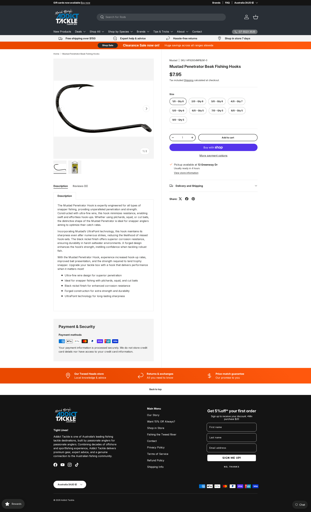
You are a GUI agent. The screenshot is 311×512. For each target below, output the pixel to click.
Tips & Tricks (161, 31)
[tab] (60, 186)
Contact (197, 31)
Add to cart (228, 137)
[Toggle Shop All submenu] (103, 32)
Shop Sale (107, 45)
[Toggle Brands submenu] (148, 32)
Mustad (173, 60)
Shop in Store (155, 428)
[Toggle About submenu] (187, 32)
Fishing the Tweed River (161, 434)
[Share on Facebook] (187, 199)
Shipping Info (155, 466)
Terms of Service (157, 454)
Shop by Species (118, 31)
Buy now (85, 2)
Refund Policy (155, 460)
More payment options (213, 155)
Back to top (155, 389)
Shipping (188, 80)
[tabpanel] (103, 251)
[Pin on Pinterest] (193, 199)
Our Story (153, 415)
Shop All (95, 31)
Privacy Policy (156, 447)
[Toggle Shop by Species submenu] (131, 32)
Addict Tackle (67, 500)
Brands (216, 2)
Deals (78, 31)
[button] (255, 17)
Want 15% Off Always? (161, 421)
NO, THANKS (231, 467)
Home (56, 54)
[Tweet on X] (180, 199)
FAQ (227, 2)
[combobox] (161, 17)
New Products (62, 31)
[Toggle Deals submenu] (84, 32)
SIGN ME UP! (231, 457)
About (180, 31)
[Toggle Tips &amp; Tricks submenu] (172, 32)
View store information (186, 172)
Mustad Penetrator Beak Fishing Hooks (80, 54)
